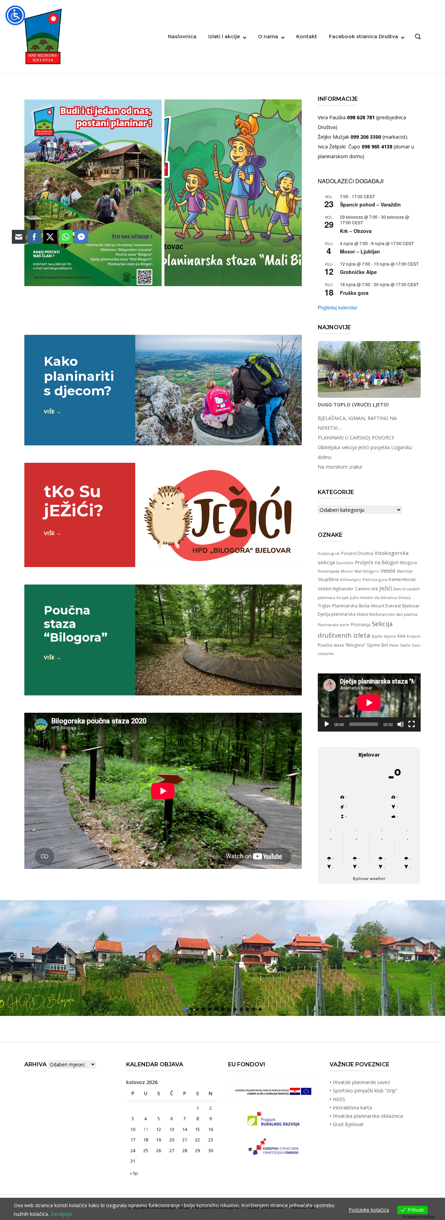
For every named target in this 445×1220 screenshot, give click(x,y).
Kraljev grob (329, 553)
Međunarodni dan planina (393, 614)
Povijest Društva (357, 553)
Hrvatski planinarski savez (361, 1082)
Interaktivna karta (352, 1107)
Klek (401, 636)
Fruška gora (354, 292)
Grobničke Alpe (358, 271)
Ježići (385, 588)
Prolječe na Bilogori (377, 562)
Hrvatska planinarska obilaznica (368, 1116)
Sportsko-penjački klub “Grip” (365, 1090)
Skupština (328, 579)
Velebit (388, 570)
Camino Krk (366, 589)
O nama (268, 36)
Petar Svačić (400, 645)
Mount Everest (386, 606)
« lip (134, 1173)
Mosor (347, 571)
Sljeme (373, 645)
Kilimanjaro (350, 579)
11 (145, 1129)
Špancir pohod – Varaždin (370, 204)
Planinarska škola (351, 606)
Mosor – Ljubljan (360, 251)
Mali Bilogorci (367, 571)
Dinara (404, 597)
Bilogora (408, 562)
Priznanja (360, 624)
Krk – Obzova (356, 230)
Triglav (324, 605)
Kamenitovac (402, 579)
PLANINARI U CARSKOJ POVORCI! (356, 437)
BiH (384, 645)
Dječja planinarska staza (343, 614)
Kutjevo (414, 636)
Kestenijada (328, 571)
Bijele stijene (384, 636)
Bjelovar (411, 606)
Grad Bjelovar (348, 1124)
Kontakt (306, 36)
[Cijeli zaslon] (411, 724)
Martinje (405, 571)
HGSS (339, 1099)
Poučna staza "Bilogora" (341, 645)
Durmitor (345, 562)
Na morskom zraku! (340, 466)
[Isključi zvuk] (400, 724)
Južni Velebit (361, 597)
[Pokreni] (326, 724)
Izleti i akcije (224, 36)
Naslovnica (182, 36)
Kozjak (343, 597)
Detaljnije (61, 1214)
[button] (434, 958)
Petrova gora (375, 579)
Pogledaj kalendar (337, 307)
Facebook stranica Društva (363, 36)
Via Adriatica (385, 597)
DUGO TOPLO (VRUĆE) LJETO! (353, 404)
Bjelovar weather (369, 878)
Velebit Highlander (336, 588)
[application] (369, 702)
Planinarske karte (333, 624)
